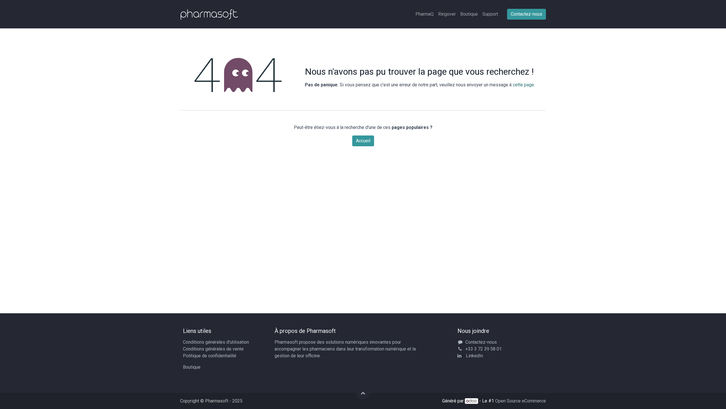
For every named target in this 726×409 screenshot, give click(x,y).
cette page (523, 84)
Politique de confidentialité (209, 355)
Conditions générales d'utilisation (216, 342)
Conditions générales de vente (213, 349)
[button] (363, 393)
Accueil (363, 140)
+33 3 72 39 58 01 (483, 349)
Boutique (192, 367)
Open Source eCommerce (520, 401)
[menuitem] (424, 14)
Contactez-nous (526, 14)
